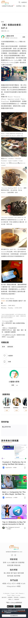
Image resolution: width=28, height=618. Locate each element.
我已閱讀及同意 (14, 615)
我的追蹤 (10, 576)
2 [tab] (13, 12)
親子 (22, 330)
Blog (14, 595)
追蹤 (23, 37)
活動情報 (13, 332)
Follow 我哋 (10, 337)
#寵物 (4, 583)
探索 (4, 562)
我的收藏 (20, 573)
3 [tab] (15, 12)
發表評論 (6, 427)
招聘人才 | (11, 599)
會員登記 (24, 2)
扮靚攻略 (7, 332)
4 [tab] (17, 12)
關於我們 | (5, 597)
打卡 (10, 330)
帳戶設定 (14, 573)
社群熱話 (19, 6)
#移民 (19, 586)
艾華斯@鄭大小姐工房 (16, 407)
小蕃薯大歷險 (9, 36)
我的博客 (17, 576)
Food (9, 595)
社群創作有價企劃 (7, 6)
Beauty (22, 593)
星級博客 (21, 562)
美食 (2, 22)
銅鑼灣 (3, 301)
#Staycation (11, 586)
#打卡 (14, 583)
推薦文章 (14, 562)
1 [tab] (10, 12)
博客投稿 (17, 565)
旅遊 (14, 330)
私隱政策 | (23, 597)
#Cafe (23, 583)
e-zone (18, 595)
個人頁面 (7, 573)
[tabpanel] (14, 10)
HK (17, 593)
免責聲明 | (11, 597)
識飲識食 (10, 347)
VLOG (9, 562)
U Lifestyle (7, 593)
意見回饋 (10, 565)
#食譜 (18, 583)
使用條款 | (17, 597)
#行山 (9, 583)
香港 (3, 347)
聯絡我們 (17, 599)
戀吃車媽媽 (7, 407)
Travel (13, 593)
